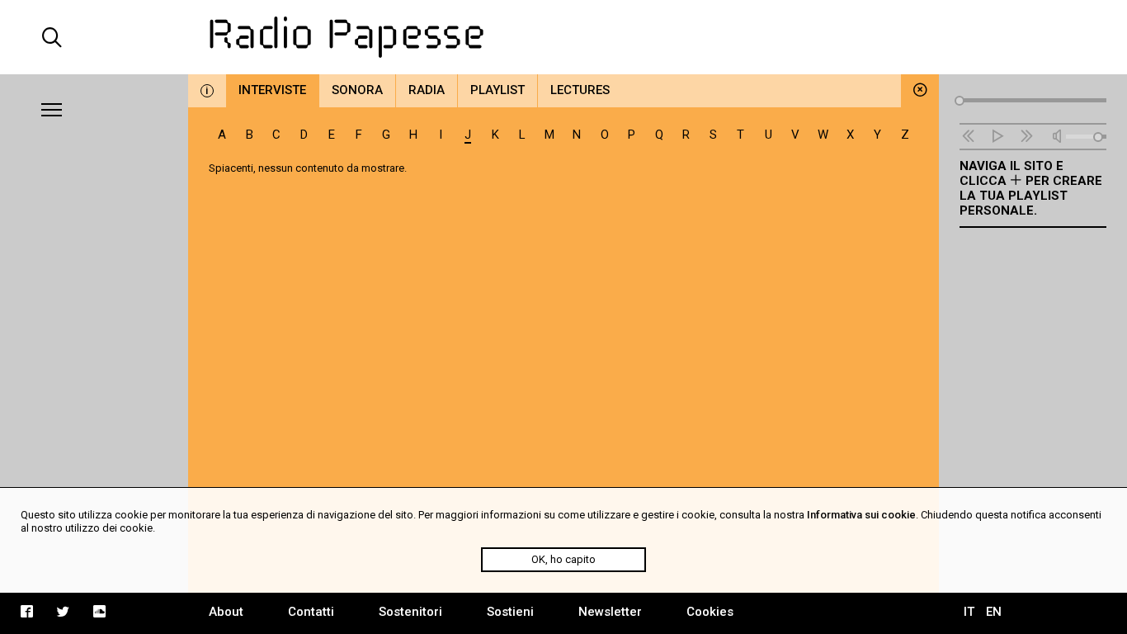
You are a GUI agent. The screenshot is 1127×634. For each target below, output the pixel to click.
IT (969, 611)
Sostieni (510, 611)
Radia (426, 90)
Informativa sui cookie (861, 515)
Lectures (580, 90)
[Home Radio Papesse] (564, 37)
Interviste (272, 90)
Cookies (709, 611)
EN (994, 611)
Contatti (311, 611)
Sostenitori (410, 611)
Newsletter (610, 611)
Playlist (497, 90)
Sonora (357, 90)
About (226, 611)
